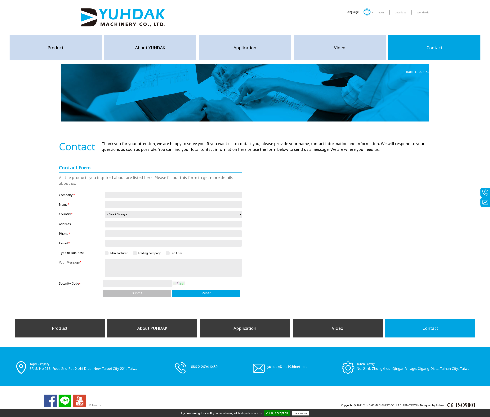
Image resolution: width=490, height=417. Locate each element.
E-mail (64, 243)
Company (67, 195)
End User (176, 253)
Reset (206, 293)
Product (55, 48)
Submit (136, 293)
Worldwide (423, 12)
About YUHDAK (150, 48)
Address (65, 224)
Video (339, 48)
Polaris (440, 405)
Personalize (300, 413)
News (381, 12)
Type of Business (71, 253)
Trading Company (149, 253)
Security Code (70, 283)
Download (401, 12)
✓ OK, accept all (277, 413)
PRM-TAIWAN (411, 405)
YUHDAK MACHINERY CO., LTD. (382, 405)
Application (245, 48)
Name (64, 204)
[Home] (123, 17)
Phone (64, 233)
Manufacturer (119, 253)
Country (66, 214)
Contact (434, 48)
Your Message (70, 262)
